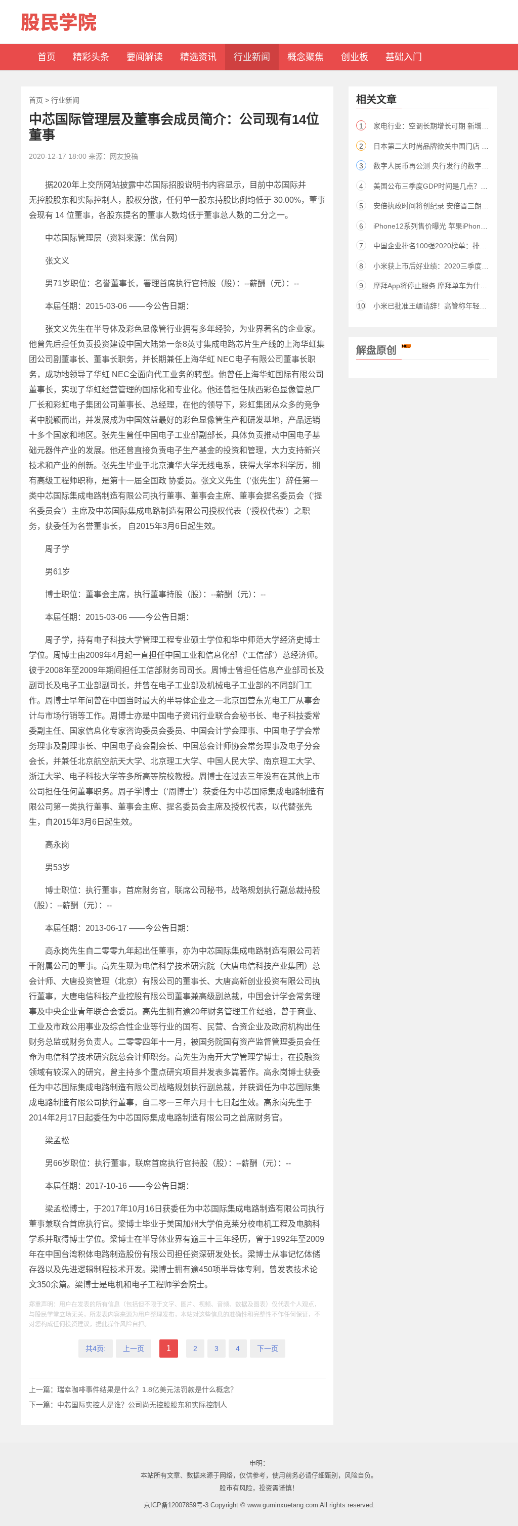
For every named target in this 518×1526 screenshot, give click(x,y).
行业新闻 (65, 100)
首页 (36, 100)
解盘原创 (376, 350)
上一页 (133, 1348)
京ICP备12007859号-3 (176, 1505)
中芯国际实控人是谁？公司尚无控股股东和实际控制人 (142, 1405)
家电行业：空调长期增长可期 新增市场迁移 (441, 126)
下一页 (267, 1348)
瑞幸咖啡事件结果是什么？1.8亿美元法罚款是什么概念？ (147, 1389)
